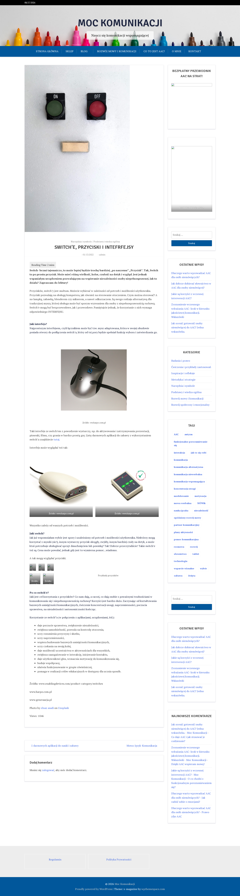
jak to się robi (198, 452)
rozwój (194, 546)
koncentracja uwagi (185, 488)
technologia (180, 561)
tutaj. (57, 439)
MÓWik (201, 503)
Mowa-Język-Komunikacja (142, 745)
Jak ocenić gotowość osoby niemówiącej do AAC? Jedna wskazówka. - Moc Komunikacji (189, 729)
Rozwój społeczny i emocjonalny (190, 404)
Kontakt (194, 51)
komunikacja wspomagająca (189, 481)
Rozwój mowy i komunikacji (116, 51)
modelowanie (181, 496)
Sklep (69, 51)
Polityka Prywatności (118, 859)
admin (102, 254)
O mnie (176, 51)
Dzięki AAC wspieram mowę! (188, 764)
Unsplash (63, 708)
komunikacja (181, 459)
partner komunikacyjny (186, 524)
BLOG (84, 51)
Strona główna (47, 51)
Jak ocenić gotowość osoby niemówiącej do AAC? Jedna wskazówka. (187, 327)
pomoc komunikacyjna (186, 539)
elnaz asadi (47, 708)
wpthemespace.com (153, 889)
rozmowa (179, 546)
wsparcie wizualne (184, 568)
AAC (176, 434)
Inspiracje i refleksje (183, 373)
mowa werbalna (182, 503)
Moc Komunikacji (120, 23)
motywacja (200, 496)
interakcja (179, 452)
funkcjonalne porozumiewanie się (190, 443)
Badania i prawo (180, 360)
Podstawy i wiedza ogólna (107, 241)
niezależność (201, 510)
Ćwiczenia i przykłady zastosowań (191, 367)
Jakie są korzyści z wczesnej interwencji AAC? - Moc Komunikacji (187, 775)
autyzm (188, 434)
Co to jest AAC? (154, 51)
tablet (195, 553)
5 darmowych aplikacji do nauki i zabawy (55, 745)
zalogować (48, 770)
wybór (203, 568)
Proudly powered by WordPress (93, 889)
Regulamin (55, 859)
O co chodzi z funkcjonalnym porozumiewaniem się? (191, 783)
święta (191, 575)
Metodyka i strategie (183, 379)
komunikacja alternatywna (188, 466)
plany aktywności (183, 532)
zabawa (178, 575)
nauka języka (181, 510)
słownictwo (180, 553)
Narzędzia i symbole (81, 241)
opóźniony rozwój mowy (187, 517)
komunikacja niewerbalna (188, 474)
